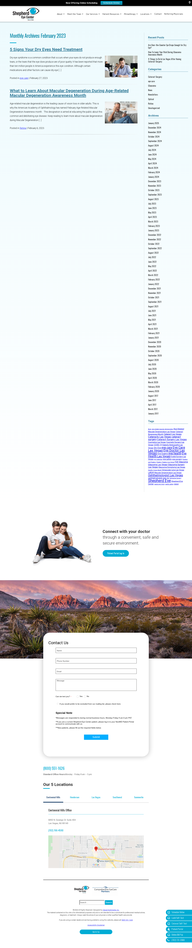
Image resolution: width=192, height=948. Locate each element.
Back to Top (96, 932)
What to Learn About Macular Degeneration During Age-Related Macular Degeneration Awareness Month (69, 93)
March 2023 (153, 221)
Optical (151, 99)
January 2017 (153, 413)
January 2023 (153, 230)
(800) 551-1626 (54, 768)
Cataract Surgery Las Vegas (172, 439)
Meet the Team (74, 14)
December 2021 (154, 288)
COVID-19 (158, 445)
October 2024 (153, 136)
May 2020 (152, 373)
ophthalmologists (155, 478)
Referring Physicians (173, 14)
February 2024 (154, 172)
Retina (23, 128)
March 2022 (153, 275)
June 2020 (152, 369)
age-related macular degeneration (162, 429)
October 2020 (153, 351)
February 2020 (154, 387)
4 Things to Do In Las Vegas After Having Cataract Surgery (164, 60)
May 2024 (152, 159)
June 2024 (152, 154)
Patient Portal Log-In (115, 553)
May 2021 (152, 320)
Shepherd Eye (159, 480)
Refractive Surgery (175, 478)
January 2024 (153, 177)
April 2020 (152, 378)
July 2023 (152, 203)
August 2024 (153, 145)
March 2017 (153, 409)
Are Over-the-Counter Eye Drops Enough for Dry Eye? (167, 46)
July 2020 (152, 364)
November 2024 (154, 132)
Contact (158, 14)
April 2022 (152, 270)
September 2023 (155, 194)
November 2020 (154, 346)
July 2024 (152, 150)
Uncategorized (154, 108)
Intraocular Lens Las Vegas (173, 470)
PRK (168, 478)
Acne (149, 429)
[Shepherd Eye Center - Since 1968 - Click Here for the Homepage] (26, 14)
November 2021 (154, 293)
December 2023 (154, 181)
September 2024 (155, 141)
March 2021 (153, 329)
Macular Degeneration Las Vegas (168, 473)
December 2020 (154, 342)
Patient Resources (111, 14)
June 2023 (152, 208)
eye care (24, 78)
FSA (176, 462)
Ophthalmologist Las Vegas (165, 475)
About (59, 14)
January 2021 (153, 337)
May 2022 (152, 266)
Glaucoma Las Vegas (157, 464)
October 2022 (153, 244)
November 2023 (154, 186)
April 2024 (152, 163)
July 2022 (152, 257)
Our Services (92, 14)
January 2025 (153, 123)
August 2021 (153, 306)
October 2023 (153, 190)
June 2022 (152, 262)
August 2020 (153, 360)
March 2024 (153, 168)
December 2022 (154, 235)
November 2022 (154, 239)
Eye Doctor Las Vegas (166, 452)
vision (176, 484)
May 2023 (152, 212)
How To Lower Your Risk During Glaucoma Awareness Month (164, 53)
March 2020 (153, 382)
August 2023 (153, 199)
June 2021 (152, 315)
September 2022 (155, 248)
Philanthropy (130, 14)
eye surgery (177, 459)
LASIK (151, 472)
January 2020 (153, 391)
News (150, 90)
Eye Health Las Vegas (167, 455)
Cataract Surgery (155, 77)
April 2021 (152, 324)
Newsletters (153, 94)
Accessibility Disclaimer (96, 925)
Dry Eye (157, 448)
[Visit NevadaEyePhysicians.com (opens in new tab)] (105, 889)
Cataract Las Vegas (173, 434)
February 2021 (153, 333)
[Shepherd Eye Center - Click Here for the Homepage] (83, 889)
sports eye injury (159, 484)
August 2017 (153, 396)
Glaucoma (152, 86)
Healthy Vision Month (155, 470)
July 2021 (152, 311)
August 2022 (153, 253)
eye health (174, 453)
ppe (164, 478)
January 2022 (153, 284)
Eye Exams (163, 453)
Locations (144, 14)
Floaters (159, 462)
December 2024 (154, 127)
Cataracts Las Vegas (159, 436)
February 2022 (154, 279)
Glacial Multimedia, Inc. (111, 910)
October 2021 (153, 297)
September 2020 (155, 355)
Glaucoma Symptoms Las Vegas (171, 467)
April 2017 (152, 404)
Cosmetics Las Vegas (157, 442)
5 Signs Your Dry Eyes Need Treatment (46, 49)
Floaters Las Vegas (168, 462)
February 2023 (154, 226)
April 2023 (152, 217)
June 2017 (152, 400)
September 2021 (154, 302)
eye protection (158, 459)
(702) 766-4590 (55, 830)
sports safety (169, 484)
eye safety (167, 459)
